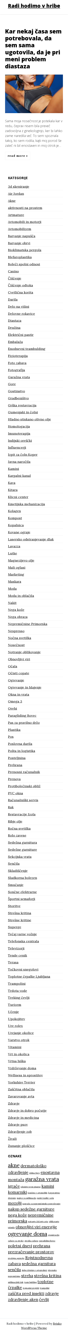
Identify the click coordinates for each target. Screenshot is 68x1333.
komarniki (17, 1192)
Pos (11, 737)
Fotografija (16, 370)
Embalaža (15, 342)
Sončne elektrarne (22, 892)
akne (14, 1165)
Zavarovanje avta (21, 1096)
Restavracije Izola (22, 814)
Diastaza (14, 320)
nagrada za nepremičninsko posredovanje (41, 1203)
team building (30, 1282)
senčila (14, 1269)
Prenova (14, 779)
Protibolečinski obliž (24, 786)
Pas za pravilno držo (24, 723)
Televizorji (16, 948)
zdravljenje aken (23, 1299)
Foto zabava (17, 363)
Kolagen (14, 511)
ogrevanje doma (27, 1233)
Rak (11, 807)
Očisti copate (18, 673)
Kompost (15, 518)
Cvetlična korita (20, 292)
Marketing (16, 574)
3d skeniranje (18, 186)
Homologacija (19, 426)
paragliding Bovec (47, 1241)
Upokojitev (16, 1019)
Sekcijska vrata (20, 857)
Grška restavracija (22, 405)
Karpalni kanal (19, 476)
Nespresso (16, 631)
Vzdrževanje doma (22, 1068)
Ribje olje (15, 821)
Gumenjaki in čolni (23, 412)
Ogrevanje (16, 680)
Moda (12, 588)
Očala (12, 666)
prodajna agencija (16, 1258)
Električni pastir (21, 335)
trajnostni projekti (31, 1288)
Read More (17, 155)
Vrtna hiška (17, 1061)
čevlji (44, 1299)
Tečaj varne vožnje (22, 934)
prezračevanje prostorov (31, 1251)
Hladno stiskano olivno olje (29, 419)
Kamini (13, 469)
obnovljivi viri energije (36, 1226)
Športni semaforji (21, 899)
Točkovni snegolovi (23, 969)
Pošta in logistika (21, 751)
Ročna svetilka (19, 828)
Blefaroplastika (20, 257)
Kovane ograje (19, 532)
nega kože (17, 1215)
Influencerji (17, 447)
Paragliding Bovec (22, 715)
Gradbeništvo (18, 398)
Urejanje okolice (21, 1033)
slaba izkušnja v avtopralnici (34, 1270)
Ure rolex (15, 1026)
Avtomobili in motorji (24, 222)
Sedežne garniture (22, 849)
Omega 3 (15, 701)
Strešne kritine (19, 920)
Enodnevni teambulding (26, 349)
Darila (13, 299)
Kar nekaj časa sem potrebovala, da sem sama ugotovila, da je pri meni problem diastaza (33, 48)
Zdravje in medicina (23, 1118)
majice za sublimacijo (26, 1198)
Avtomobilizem (19, 229)
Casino (13, 271)
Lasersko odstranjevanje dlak (31, 539)
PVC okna (15, 793)
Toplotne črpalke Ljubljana (29, 976)
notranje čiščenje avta (38, 1221)
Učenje (13, 1012)
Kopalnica (16, 525)
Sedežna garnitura (22, 842)
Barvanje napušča (21, 236)
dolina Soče (34, 1173)
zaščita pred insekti (26, 1293)
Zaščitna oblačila (21, 1089)
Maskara (14, 581)
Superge (14, 927)
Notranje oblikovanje (24, 652)
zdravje (52, 1293)
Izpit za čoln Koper (23, 454)
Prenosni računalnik (24, 772)
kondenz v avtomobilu (37, 1193)
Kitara (13, 490)
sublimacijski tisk (15, 1282)
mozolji (15, 1203)
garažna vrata (42, 1179)
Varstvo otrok (18, 1040)
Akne (12, 201)
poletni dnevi (20, 1245)
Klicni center (18, 497)
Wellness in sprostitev (25, 1075)
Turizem (14, 1005)
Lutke (12, 553)
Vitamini (14, 1047)
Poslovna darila (20, 744)
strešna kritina (47, 1275)
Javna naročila (19, 462)
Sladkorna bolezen (22, 878)
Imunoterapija (19, 433)
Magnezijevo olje (21, 560)
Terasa (13, 962)
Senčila (14, 863)
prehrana (41, 1245)
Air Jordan (16, 193)
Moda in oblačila (21, 596)
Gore (12, 384)
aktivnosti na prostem (25, 208)
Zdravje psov (18, 1124)
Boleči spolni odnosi (24, 264)
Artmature (16, 215)
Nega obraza (18, 617)
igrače (14, 1186)
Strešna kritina (19, 913)
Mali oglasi (16, 567)
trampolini (44, 1288)
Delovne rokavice (21, 314)
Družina (14, 328)
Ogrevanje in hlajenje (24, 687)
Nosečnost (16, 645)
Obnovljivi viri (19, 659)
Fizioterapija (18, 356)
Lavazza (14, 546)
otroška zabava (31, 1241)
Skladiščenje (18, 871)
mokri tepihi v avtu (45, 1198)
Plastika (14, 730)
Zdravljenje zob (20, 1132)
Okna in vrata (18, 694)
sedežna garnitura (39, 1263)
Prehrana (15, 765)
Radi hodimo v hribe (34, 5)
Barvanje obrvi (19, 243)
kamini (48, 1186)
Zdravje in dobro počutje (27, 1110)
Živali (12, 1139)
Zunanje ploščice (21, 1146)
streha (27, 1275)
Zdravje (14, 1103)
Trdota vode (17, 991)
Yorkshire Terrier (21, 1082)
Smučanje (15, 885)
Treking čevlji (19, 997)
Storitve (14, 906)
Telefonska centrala (23, 941)
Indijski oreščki (20, 440)
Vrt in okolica (18, 1054)
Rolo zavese (17, 835)
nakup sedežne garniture (31, 1209)
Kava (11, 483)
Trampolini (17, 983)
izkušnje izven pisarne (31, 1187)
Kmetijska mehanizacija (26, 504)
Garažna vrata (19, 377)
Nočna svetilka (19, 638)
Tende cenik (17, 955)
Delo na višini (18, 306)
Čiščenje (14, 278)
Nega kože (16, 610)
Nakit (12, 603)
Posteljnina (17, 758)
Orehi (12, 708)
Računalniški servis (23, 800)
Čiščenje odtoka (20, 285)
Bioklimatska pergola (24, 250)
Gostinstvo (16, 391)
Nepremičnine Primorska (27, 624)
